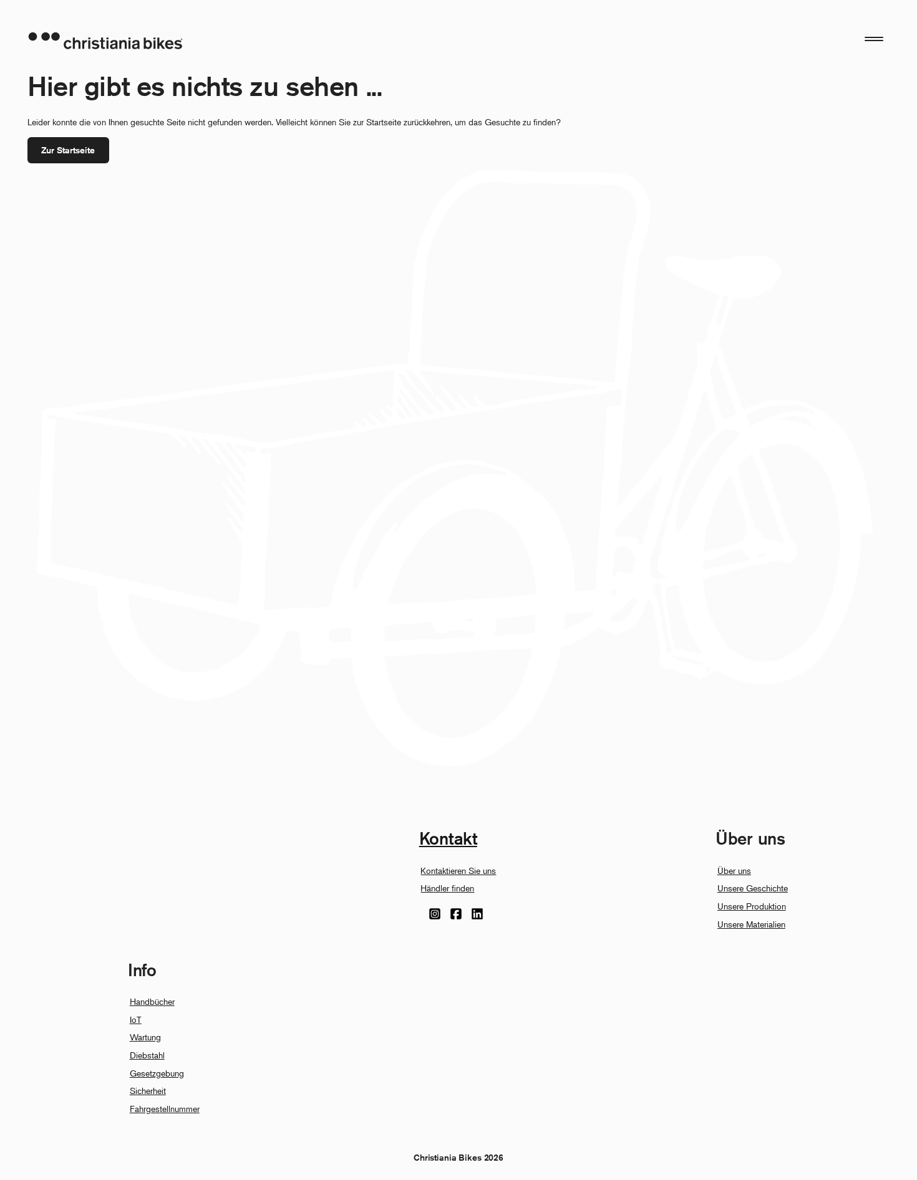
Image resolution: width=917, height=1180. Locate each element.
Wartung (145, 1037)
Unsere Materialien (751, 924)
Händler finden (447, 888)
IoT (136, 1019)
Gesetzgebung (157, 1073)
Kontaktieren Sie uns (458, 870)
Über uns (734, 870)
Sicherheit (148, 1090)
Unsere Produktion (751, 906)
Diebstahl (147, 1055)
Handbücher (152, 1001)
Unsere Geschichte (752, 888)
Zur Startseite (68, 150)
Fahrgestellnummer (165, 1108)
